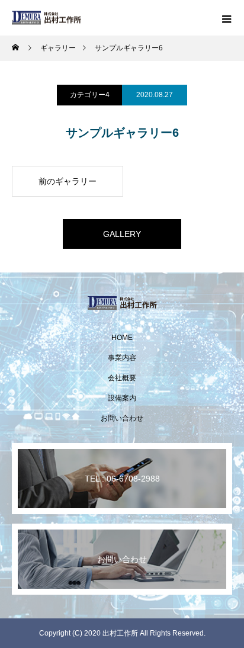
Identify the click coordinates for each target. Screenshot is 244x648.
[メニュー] (226, 18)
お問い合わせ (122, 418)
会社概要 (122, 378)
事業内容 (122, 358)
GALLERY (122, 234)
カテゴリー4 (90, 95)
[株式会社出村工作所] (122, 303)
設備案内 (122, 398)
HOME (122, 337)
